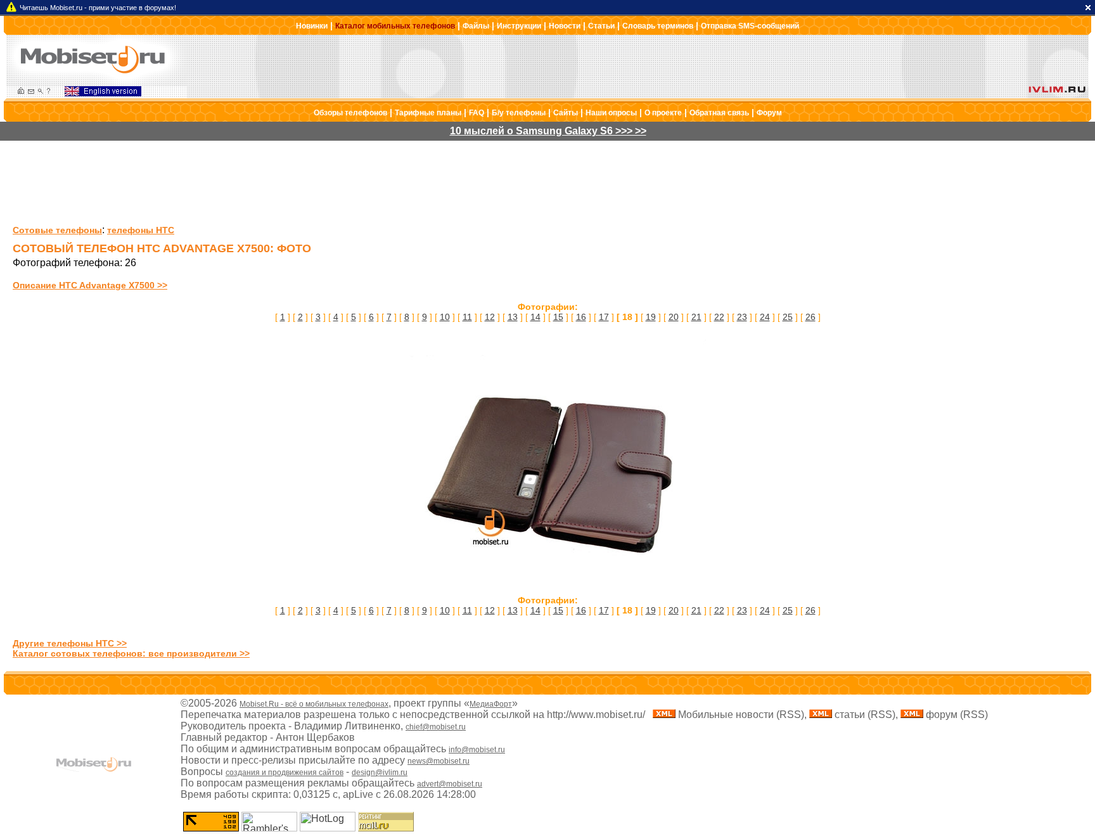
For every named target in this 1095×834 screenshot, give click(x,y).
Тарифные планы (428, 112)
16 (581, 317)
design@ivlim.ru (379, 772)
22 (719, 317)
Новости (564, 26)
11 (467, 317)
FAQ (476, 112)
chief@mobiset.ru (436, 726)
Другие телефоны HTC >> (70, 643)
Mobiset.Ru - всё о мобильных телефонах (314, 704)
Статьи (601, 26)
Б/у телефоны (519, 112)
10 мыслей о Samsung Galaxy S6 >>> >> (548, 130)
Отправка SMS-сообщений (750, 26)
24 (765, 317)
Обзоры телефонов (350, 112)
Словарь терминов (657, 26)
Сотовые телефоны (57, 230)
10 (445, 317)
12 (490, 317)
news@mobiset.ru (438, 761)
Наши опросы (611, 112)
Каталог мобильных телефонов (395, 26)
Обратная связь (719, 112)
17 (604, 317)
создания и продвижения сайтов (284, 772)
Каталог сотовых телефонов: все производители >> (131, 653)
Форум (769, 112)
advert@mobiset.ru (449, 783)
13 (513, 317)
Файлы (476, 26)
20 (674, 317)
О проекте (663, 112)
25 (788, 317)
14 (535, 317)
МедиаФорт (491, 704)
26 (810, 317)
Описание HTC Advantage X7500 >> (90, 285)
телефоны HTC (140, 230)
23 (742, 317)
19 (651, 317)
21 (696, 317)
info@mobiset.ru (477, 749)
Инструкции (519, 26)
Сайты (565, 112)
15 (558, 317)
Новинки (312, 26)
